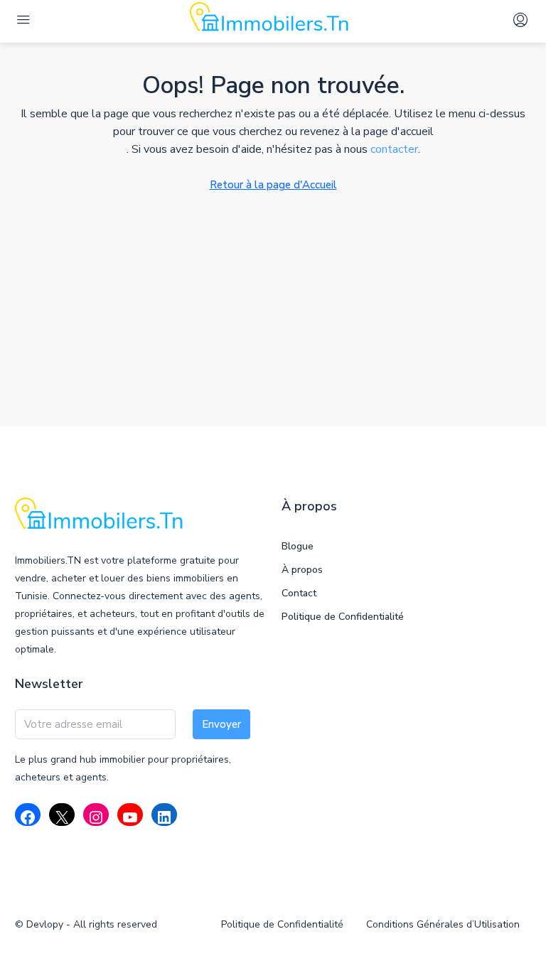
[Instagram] (96, 817)
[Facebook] (28, 817)
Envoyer (221, 724)
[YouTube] (130, 817)
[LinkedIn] (164, 817)
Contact (299, 593)
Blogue (298, 546)
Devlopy (46, 924)
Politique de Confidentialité (343, 616)
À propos (302, 569)
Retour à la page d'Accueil (273, 185)
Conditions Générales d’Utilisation (443, 924)
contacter (394, 149)
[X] (62, 817)
